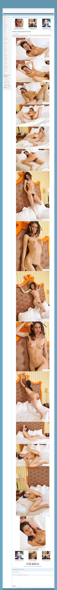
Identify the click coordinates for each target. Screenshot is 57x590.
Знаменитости (5, 26)
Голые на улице (5, 63)
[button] (13, 574)
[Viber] (38, 564)
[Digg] (32, 564)
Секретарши (4, 46)
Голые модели (5, 19)
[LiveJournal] (35, 564)
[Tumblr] (37, 564)
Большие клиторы (5, 55)
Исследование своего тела (7, 81)
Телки (4, 18)
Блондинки (4, 31)
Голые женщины (5, 68)
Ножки (4, 35)
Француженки (5, 59)
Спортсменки (5, 50)
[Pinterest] (30, 564)
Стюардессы (4, 51)
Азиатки (4, 23)
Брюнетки (4, 34)
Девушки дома (5, 27)
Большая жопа (5, 38)
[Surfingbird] (36, 564)
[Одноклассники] (28, 564)
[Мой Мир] (29, 564)
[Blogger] (31, 564)
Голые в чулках (5, 71)
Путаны (4, 72)
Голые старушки (5, 67)
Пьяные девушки (5, 43)
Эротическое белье (5, 39)
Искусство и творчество (6, 78)
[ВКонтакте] (26, 564)
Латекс (4, 30)
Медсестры (4, 47)
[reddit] (33, 564)
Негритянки (4, 22)
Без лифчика (4, 42)
